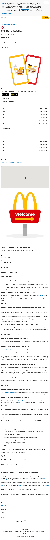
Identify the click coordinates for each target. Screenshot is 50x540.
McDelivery (17, 289)
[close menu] (2, 17)
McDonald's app (40, 295)
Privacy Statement (25, 9)
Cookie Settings (24, 533)
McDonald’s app (9, 349)
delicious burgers (8, 479)
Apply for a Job (4, 505)
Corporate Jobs (20, 402)
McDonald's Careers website (23, 400)
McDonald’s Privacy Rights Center (8, 13)
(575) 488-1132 (11, 34)
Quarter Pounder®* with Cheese (21, 479)
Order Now (45, 17)
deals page (20, 485)
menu (26, 478)
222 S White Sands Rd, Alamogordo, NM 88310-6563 (11, 162)
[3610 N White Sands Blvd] (25, 178)
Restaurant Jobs (12, 402)
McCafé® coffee (39, 478)
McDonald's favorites (18, 416)
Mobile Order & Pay (9, 314)
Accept (46, 3)
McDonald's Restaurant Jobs (10, 392)
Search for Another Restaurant (8, 24)
